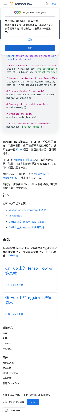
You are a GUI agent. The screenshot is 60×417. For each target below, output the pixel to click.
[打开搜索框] (47, 4)
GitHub (6, 338)
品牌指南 (7, 378)
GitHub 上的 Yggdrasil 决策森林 (26, 227)
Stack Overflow (10, 373)
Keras (19, 149)
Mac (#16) (40, 174)
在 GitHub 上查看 (14, 284)
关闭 (30, 39)
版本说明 (7, 368)
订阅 (33, 401)
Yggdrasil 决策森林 (24, 159)
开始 (30, 47)
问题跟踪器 (15, 215)
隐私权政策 (15, 395)
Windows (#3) (10, 177)
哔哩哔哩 (7, 348)
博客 (5, 333)
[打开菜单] (5, 4)
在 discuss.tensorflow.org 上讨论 (27, 210)
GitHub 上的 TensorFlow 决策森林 (28, 221)
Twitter (6, 343)
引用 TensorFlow (11, 383)
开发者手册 (11, 255)
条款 (5, 395)
